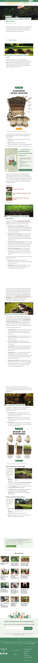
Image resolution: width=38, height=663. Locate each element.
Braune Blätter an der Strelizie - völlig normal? (25, 604)
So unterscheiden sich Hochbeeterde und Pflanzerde (5, 605)
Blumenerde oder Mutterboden (24, 220)
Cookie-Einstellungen (28, 657)
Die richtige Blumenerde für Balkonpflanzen (4, 591)
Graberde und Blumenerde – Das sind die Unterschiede (24, 591)
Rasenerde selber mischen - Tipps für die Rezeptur (25, 564)
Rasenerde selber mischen (18, 189)
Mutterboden (29, 329)
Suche (15, 654)
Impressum (26, 653)
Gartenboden (21, 363)
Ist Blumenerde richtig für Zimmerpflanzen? (15, 577)
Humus (11, 135)
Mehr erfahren (32, 643)
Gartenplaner (26, 651)
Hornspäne (17, 352)
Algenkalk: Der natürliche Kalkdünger (14, 604)
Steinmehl (10, 366)
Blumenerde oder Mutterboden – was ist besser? (25, 577)
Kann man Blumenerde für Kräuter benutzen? (4, 577)
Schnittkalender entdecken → (11, 546)
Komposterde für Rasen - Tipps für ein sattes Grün (15, 564)
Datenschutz (26, 655)
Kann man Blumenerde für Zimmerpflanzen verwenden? (15, 591)
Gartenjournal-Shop (28, 649)
